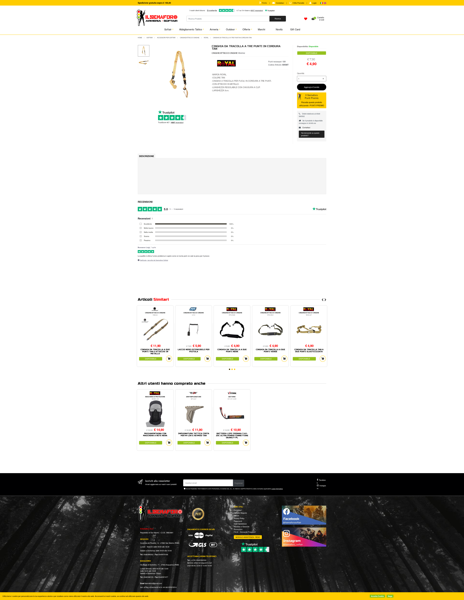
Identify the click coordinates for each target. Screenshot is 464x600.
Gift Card (295, 29)
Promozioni (238, 529)
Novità (279, 29)
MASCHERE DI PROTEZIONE (155, 397)
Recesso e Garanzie (241, 526)
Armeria (214, 29)
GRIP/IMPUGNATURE (193, 397)
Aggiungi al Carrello (311, 87)
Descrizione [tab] (146, 156)
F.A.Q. (264, 3)
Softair (167, 29)
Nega (390, 596)
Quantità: (301, 73)
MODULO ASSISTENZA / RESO (248, 537)
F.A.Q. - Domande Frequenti (244, 532)
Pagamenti (238, 521)
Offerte (246, 29)
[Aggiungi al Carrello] (169, 359)
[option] (178, 74)
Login (314, 3)
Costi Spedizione (240, 524)
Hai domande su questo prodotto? (310, 134)
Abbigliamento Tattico (190, 29)
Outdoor (230, 29)
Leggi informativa (277, 489)
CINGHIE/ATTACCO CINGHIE (225, 53)
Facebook (321, 481)
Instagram (321, 487)
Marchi (261, 29)
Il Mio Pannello (298, 3)
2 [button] (232, 369)
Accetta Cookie (377, 596)
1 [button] (229, 369)
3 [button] (234, 369)
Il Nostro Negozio (240, 513)
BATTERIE (232, 397)
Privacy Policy (239, 518)
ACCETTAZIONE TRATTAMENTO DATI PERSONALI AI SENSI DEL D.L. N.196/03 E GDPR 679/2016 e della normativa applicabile (234, 489)
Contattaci (280, 3)
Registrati (238, 483)
